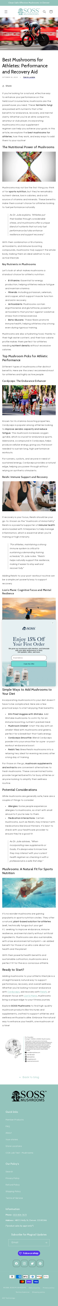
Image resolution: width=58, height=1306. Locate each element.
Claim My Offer (29, 664)
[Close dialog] (53, 623)
